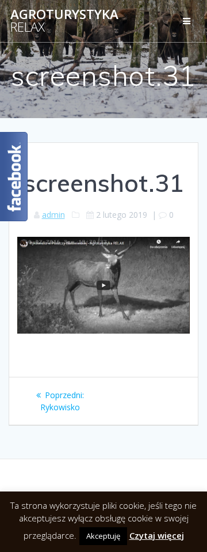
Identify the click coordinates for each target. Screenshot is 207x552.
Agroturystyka (64, 21)
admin (53, 214)
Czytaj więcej (156, 535)
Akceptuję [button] (103, 536)
